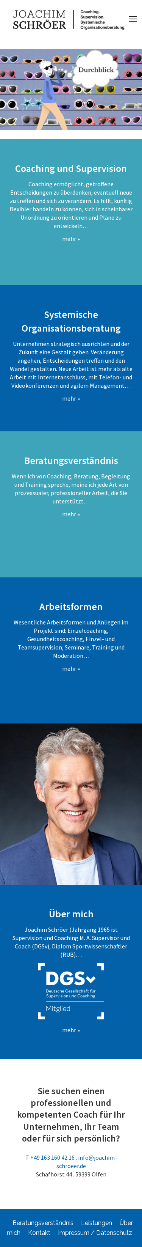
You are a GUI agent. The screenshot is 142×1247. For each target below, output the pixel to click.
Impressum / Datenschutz (95, 1232)
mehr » (71, 238)
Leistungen (96, 1223)
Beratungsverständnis (42, 1223)
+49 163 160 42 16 (52, 1157)
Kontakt (39, 1232)
